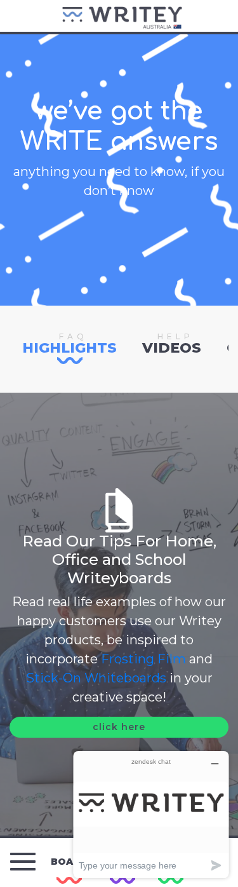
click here (119, 727)
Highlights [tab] (69, 343)
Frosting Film (142, 659)
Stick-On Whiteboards (96, 678)
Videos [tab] (171, 343)
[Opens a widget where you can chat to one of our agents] (151, 814)
